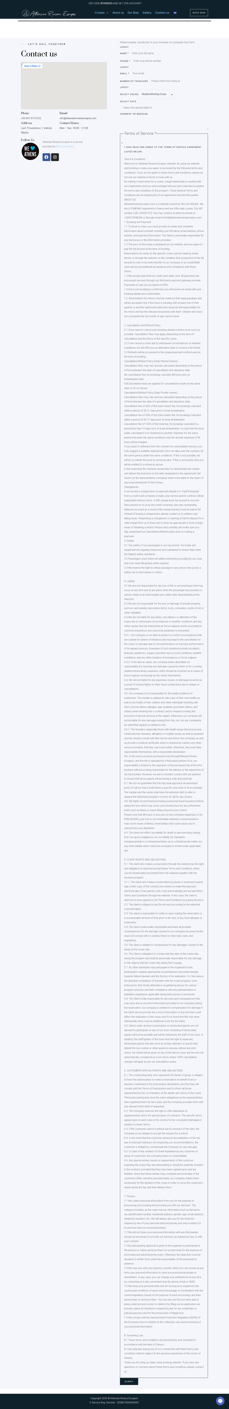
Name (124, 53)
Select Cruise (129, 94)
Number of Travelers (134, 81)
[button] (102, 12)
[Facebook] (46, 157)
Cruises (100, 12)
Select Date (128, 101)
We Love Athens (64, 146)
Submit (129, 1381)
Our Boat (133, 12)
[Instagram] (55, 157)
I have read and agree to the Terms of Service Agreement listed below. (163, 149)
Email (124, 73)
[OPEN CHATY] (220, 1401)
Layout (124, 47)
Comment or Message (134, 114)
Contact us (162, 12)
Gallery (147, 12)
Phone (125, 61)
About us (118, 12)
